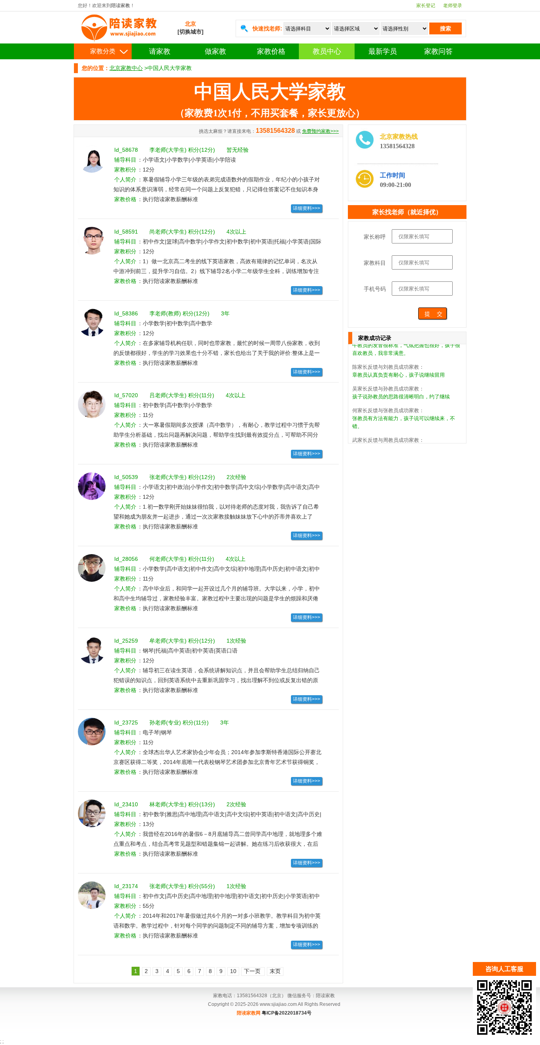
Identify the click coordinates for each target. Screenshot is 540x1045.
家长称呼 (375, 237)
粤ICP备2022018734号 (287, 1013)
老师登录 (452, 5)
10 (233, 971)
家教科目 (375, 263)
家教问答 (438, 51)
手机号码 (375, 289)
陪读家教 (120, 5)
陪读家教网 (249, 1013)
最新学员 (382, 51)
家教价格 (271, 51)
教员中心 (327, 51)
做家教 (215, 51)
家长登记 (425, 5)
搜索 (445, 28)
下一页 (253, 971)
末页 (275, 971)
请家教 (159, 51)
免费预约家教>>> (320, 131)
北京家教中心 (126, 68)
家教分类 (102, 51)
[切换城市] (190, 31)
